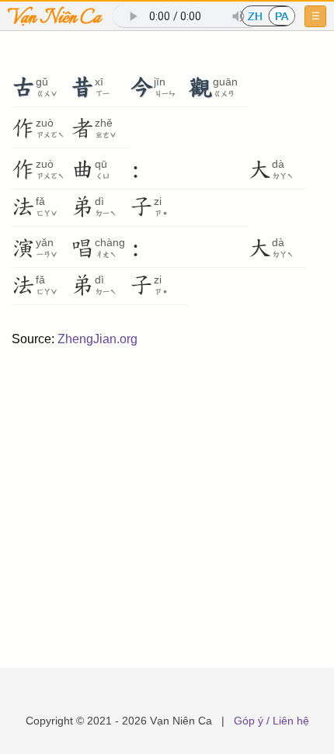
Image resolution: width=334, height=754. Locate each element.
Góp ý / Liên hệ (271, 720)
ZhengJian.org (97, 339)
